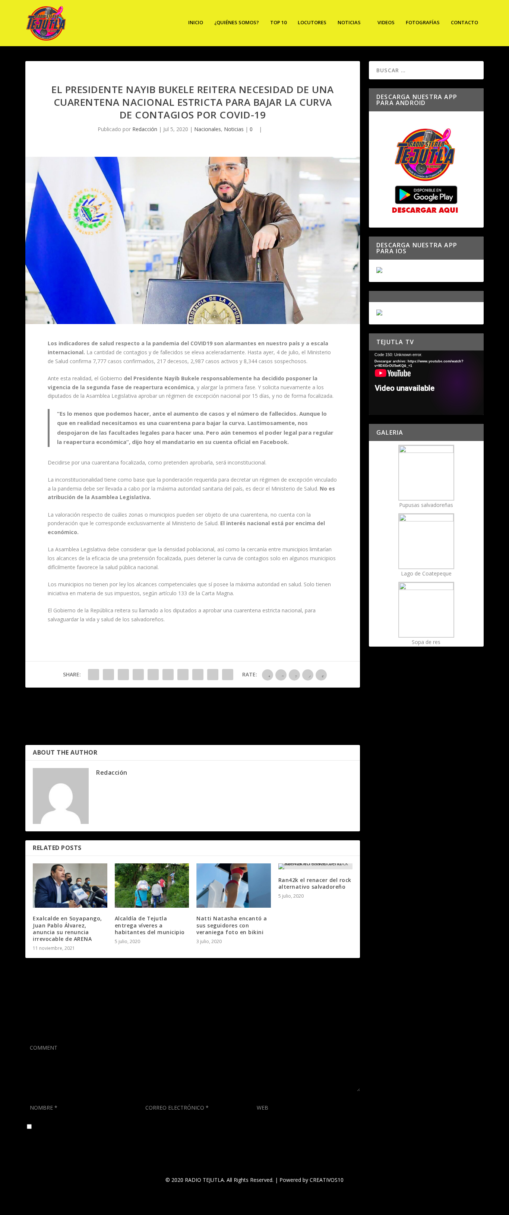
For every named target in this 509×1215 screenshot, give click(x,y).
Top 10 (278, 22)
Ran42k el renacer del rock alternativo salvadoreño (314, 883)
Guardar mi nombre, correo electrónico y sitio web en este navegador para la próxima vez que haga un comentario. (173, 1126)
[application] (426, 382)
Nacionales (207, 129)
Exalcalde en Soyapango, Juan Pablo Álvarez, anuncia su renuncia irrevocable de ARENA (67, 928)
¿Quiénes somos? (236, 22)
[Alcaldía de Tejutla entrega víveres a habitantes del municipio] (152, 885)
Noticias (349, 22)
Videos (386, 22)
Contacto (464, 22)
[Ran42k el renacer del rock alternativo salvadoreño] (315, 866)
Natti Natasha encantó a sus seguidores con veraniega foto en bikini (231, 925)
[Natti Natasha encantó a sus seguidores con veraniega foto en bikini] (233, 885)
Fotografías (423, 22)
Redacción (144, 129)
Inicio (195, 22)
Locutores (312, 22)
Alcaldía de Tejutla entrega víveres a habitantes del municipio (150, 925)
